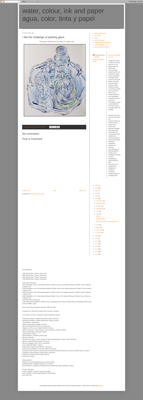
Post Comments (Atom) (38, 194)
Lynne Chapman (99, 40)
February (99, 230)
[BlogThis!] (52, 127)
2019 (96, 238)
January (99, 232)
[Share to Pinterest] (59, 127)
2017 (96, 244)
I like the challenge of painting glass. (107, 221)
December (99, 201)
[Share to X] (54, 127)
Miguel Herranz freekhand (102, 42)
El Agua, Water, (100, 219)
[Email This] (50, 127)
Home (54, 190)
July (97, 211)
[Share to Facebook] (57, 127)
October (98, 206)
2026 (96, 185)
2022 (96, 196)
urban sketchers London (101, 47)
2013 (96, 254)
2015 (96, 249)
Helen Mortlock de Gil (100, 56)
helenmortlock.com (100, 33)
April (97, 225)
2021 (96, 198)
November (99, 203)
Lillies (98, 216)
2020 (96, 236)
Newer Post (26, 190)
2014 (96, 251)
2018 (96, 241)
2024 (96, 190)
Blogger (101, 385)
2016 (96, 246)
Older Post (82, 190)
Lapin (96, 38)
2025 (96, 188)
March (98, 227)
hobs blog (97, 35)
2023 (96, 193)
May (97, 214)
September (99, 209)
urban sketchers (99, 45)
